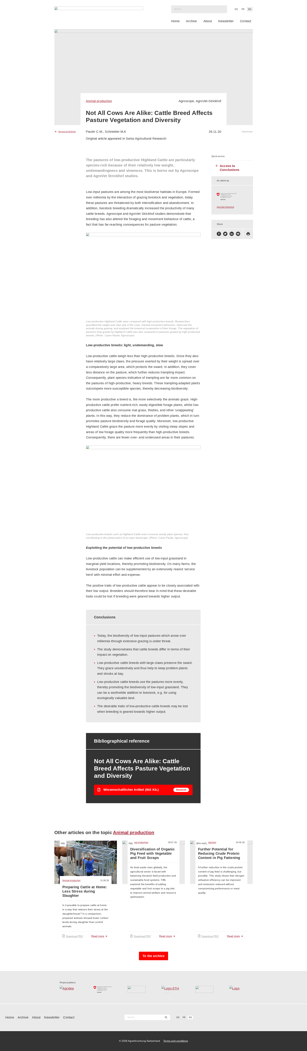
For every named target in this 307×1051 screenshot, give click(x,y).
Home (175, 21)
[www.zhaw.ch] (238, 989)
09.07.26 (172, 842)
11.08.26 (104, 880)
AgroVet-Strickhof (208, 101)
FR (243, 9)
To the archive (153, 956)
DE (236, 9)
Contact (245, 21)
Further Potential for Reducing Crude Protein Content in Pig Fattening (219, 853)
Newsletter (226, 21)
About (207, 21)
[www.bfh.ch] (137, 989)
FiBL (63, 843)
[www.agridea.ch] (69, 989)
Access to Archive (67, 131)
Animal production (99, 101)
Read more (97, 936)
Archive (191, 21)
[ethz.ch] (170, 989)
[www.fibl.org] (204, 989)
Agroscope (186, 101)
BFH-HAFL (201, 843)
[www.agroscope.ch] (232, 196)
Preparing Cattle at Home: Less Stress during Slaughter (84, 891)
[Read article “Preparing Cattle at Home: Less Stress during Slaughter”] (85, 862)
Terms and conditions (175, 1040)
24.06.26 (240, 842)
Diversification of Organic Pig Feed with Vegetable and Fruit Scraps (152, 853)
